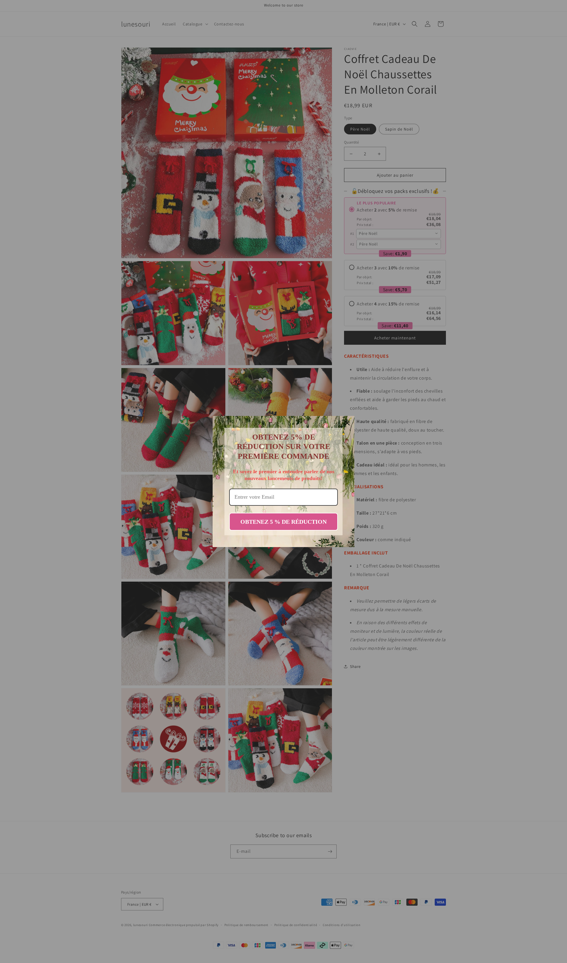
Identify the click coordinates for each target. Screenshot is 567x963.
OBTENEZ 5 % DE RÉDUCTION (283, 521)
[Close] (347, 423)
